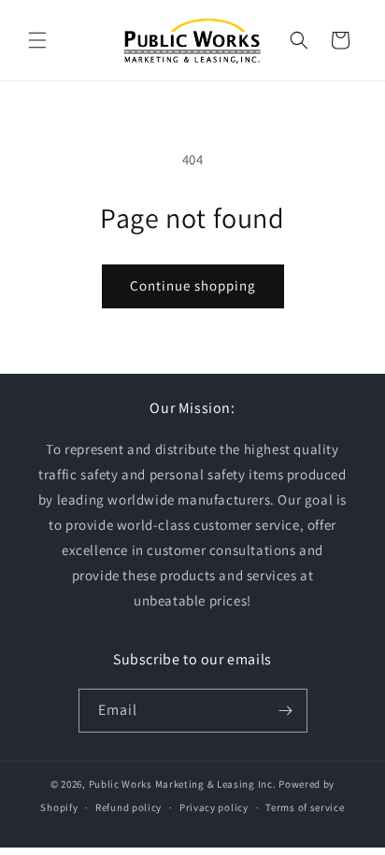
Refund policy (128, 807)
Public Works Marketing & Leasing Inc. (183, 784)
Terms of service (304, 807)
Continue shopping (193, 285)
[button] (37, 40)
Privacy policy (214, 807)
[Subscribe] (286, 711)
